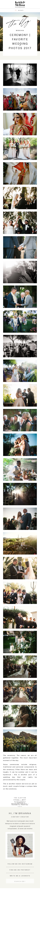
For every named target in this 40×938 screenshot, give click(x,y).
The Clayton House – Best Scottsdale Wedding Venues (19, 801)
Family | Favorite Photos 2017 (20, 805)
